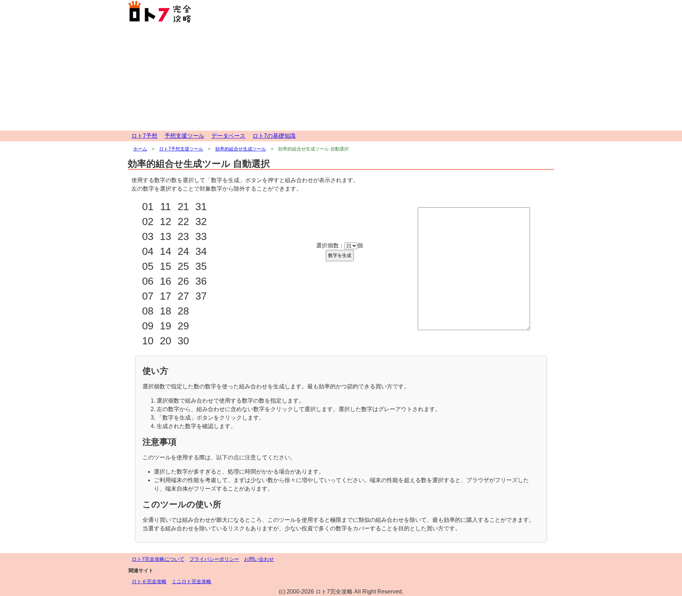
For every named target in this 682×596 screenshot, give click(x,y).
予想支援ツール (184, 136)
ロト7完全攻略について (158, 559)
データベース (228, 136)
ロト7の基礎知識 (274, 136)
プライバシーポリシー (214, 559)
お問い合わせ (259, 559)
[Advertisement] (341, 77)
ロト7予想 (144, 136)
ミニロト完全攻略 (191, 581)
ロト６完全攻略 (149, 581)
